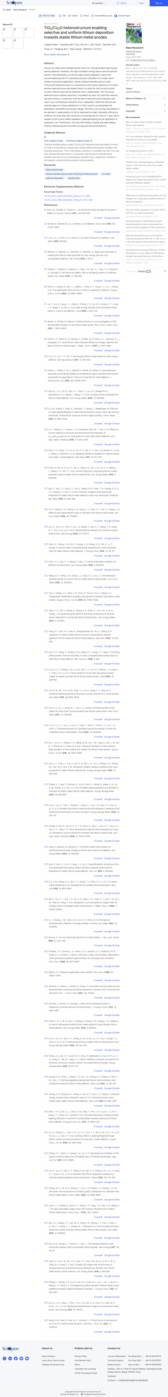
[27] (46, 669)
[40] (46, 920)
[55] (46, 1188)
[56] (46, 1205)
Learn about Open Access (53, 1360)
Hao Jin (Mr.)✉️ (134, 1364)
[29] (46, 707)
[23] (46, 593)
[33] (46, 784)
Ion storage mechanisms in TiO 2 (140, 151)
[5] (45, 269)
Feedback (112, 1376)
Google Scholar (112, 218)
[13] (46, 408)
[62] (46, 1320)
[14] (46, 429)
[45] (46, 1003)
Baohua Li (89, 49)
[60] (46, 1282)
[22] (46, 575)
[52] (46, 1132)
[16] (46, 467)
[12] (46, 391)
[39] (46, 899)
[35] (46, 826)
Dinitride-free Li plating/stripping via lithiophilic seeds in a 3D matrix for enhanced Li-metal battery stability (145, 165)
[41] (46, 937)
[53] (46, 1153)
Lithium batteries (133, 92)
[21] (46, 561)
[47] (46, 1038)
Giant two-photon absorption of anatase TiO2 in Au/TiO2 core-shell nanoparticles (146, 211)
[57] (46, 1223)
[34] (46, 805)
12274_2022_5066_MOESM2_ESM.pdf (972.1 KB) (68, 200)
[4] (45, 251)
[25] (46, 631)
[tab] (146, 98)
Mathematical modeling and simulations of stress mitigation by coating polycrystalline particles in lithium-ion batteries (146, 198)
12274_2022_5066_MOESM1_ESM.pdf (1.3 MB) (67, 196)
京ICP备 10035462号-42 (69, 1394)
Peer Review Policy (83, 1360)
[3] (45, 237)
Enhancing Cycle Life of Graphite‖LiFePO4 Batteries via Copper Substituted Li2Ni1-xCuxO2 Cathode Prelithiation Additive (146, 179)
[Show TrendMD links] (165, 271)
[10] (46, 356)
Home (8, 9)
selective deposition (54, 178)
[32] (46, 763)
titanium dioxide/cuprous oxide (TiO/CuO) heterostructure (71, 174)
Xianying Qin (66, 44)
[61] (46, 1302)
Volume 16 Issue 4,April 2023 (134, 52)
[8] (45, 321)
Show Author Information (56, 54)
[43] (46, 972)
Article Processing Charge (86, 1373)
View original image (53, 141)
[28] (46, 690)
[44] (46, 986)
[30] (46, 725)
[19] (46, 526)
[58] (46, 1243)
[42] (46, 951)
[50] (46, 1094)
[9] (45, 339)
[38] (46, 881)
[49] (46, 1076)
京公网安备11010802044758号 (94, 1394)
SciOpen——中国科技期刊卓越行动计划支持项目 (128, 1380)
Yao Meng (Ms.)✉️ (136, 1356)
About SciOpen (48, 1356)
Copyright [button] (130, 111)
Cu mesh (106, 174)
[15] (46, 450)
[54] (46, 1170)
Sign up (159, 3)
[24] (46, 610)
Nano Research (20, 9)
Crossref (98, 218)
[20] (46, 544)
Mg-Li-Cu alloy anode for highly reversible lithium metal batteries (143, 123)
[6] (45, 286)
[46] (46, 1021)
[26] (46, 652)
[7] (45, 304)
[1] (45, 209)
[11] (45, 370)
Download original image (78, 141)
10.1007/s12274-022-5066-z (142, 60)
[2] (45, 223)
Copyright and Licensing (85, 1369)
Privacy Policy (81, 1356)
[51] (46, 1111)
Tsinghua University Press (53, 1364)
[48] (46, 1056)
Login (141, 3)
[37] (46, 864)
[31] (46, 742)
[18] (46, 509)
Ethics (77, 1364)
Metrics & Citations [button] (135, 98)
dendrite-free (74, 178)
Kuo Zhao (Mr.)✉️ (135, 1360)
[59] (46, 1261)
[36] (46, 846)
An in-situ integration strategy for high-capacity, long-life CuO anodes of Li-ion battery (146, 138)
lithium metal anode (54, 170)
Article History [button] (132, 105)
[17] (46, 488)
